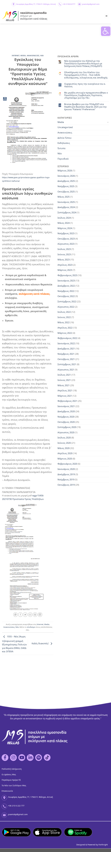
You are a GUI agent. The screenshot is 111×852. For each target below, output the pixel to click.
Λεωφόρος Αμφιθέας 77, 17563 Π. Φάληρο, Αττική (36, 4)
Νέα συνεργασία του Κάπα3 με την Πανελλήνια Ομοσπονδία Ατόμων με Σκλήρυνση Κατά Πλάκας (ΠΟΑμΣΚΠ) (83, 64)
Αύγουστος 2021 (66, 369)
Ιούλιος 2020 (64, 437)
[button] (105, 31)
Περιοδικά (63, 158)
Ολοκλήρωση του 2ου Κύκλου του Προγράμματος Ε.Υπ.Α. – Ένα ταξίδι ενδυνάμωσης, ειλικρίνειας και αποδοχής (86, 75)
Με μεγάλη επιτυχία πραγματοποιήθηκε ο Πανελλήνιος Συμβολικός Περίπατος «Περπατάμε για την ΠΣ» (86, 95)
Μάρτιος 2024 (65, 228)
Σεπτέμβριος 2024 (67, 212)
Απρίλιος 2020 (65, 453)
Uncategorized (65, 127)
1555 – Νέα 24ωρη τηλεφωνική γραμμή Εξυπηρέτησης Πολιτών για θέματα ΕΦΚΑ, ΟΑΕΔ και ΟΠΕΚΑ (14, 644)
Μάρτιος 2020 (65, 458)
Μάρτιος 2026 (65, 170)
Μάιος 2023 (64, 259)
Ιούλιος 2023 (64, 249)
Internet (15, 56)
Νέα (17, 627)
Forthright (103, 844)
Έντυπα (61, 148)
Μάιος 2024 (64, 222)
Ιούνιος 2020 (64, 442)
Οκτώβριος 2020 (66, 422)
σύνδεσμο (31, 627)
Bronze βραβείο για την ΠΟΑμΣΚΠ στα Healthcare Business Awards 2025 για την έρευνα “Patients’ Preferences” (85, 107)
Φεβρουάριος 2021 (67, 400)
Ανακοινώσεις (9, 627)
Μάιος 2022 (64, 322)
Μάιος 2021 (64, 385)
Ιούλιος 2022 (64, 311)
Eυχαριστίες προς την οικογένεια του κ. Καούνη (85, 85)
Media (23, 56)
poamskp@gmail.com (90, 4)
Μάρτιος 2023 (65, 270)
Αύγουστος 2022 (66, 306)
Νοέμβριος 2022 (66, 291)
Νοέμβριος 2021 (66, 353)
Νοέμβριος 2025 (66, 186)
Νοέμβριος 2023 (66, 233)
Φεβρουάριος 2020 (67, 463)
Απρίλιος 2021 (65, 390)
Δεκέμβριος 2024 (66, 207)
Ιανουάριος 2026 (66, 175)
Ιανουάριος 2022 (66, 343)
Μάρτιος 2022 (65, 332)
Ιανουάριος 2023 (66, 280)
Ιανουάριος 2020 (66, 469)
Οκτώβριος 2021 (66, 359)
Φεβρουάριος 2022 (67, 338)
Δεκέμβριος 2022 (66, 285)
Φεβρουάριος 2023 (67, 275)
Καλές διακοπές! (40, 643)
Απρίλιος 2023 (65, 264)
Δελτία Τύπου (64, 137)
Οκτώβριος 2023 (66, 238)
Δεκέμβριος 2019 (66, 474)
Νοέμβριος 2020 (66, 416)
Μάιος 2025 (64, 196)
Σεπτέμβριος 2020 (67, 427)
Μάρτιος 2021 (65, 395)
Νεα (42, 56)
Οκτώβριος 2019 (66, 484)
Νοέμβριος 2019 (66, 479)
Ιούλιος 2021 (64, 374)
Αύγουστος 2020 (66, 432)
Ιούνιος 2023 (64, 254)
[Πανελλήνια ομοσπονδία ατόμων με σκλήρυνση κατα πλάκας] (25, 16)
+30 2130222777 (69, 4)
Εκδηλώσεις (64, 143)
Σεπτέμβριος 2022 (67, 301)
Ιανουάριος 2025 (66, 202)
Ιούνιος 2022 (64, 317)
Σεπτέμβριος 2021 (67, 364)
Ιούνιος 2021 (64, 380)
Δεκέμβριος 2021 (66, 348)
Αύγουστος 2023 (66, 243)
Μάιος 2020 (64, 448)
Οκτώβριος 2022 (66, 296)
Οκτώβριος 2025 (66, 191)
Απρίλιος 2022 (65, 327)
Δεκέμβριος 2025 (66, 181)
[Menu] (106, 16)
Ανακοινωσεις (33, 56)
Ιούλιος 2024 (64, 217)
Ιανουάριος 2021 (66, 406)
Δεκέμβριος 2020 (66, 411)
